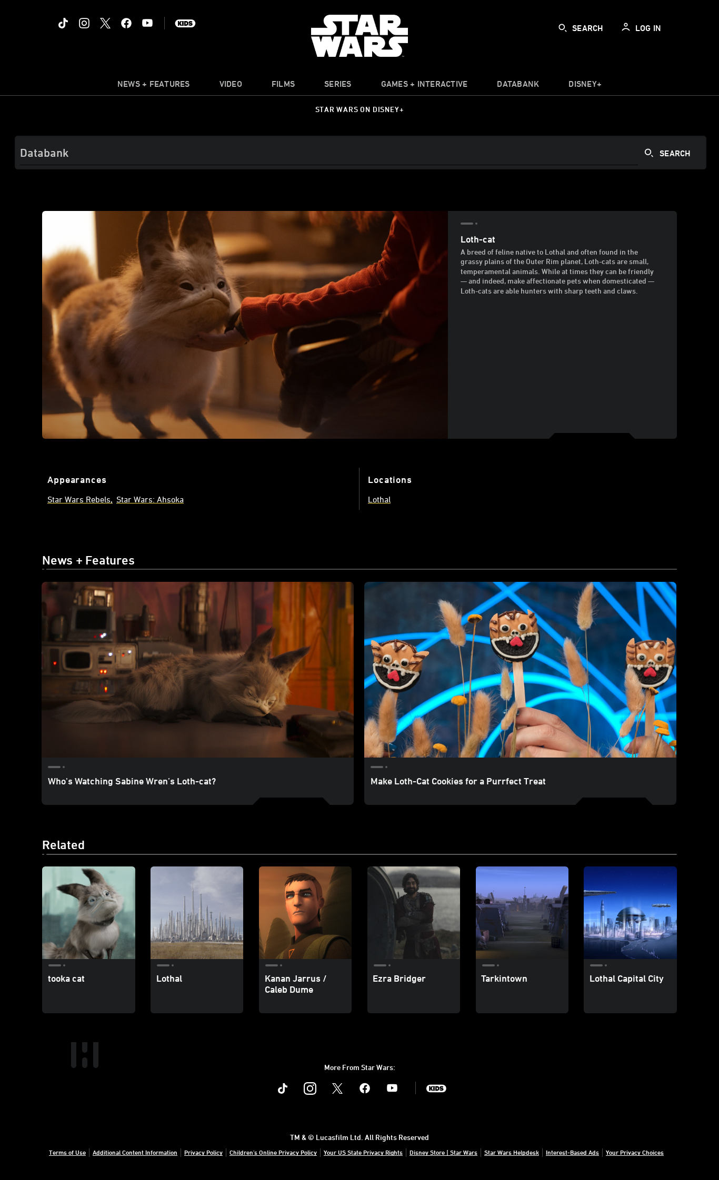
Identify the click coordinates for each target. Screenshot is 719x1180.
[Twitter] (105, 23)
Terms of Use (67, 1152)
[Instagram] (84, 23)
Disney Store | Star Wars (443, 1152)
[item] (154, 86)
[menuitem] (231, 86)
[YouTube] (147, 23)
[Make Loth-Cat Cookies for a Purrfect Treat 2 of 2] (520, 670)
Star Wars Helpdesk (511, 1152)
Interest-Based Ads (572, 1152)
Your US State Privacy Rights (363, 1152)
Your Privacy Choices (635, 1152)
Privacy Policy (203, 1152)
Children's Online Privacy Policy (273, 1152)
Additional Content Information (135, 1152)
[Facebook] (126, 23)
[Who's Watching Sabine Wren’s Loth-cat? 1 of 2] (198, 670)
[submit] (562, 28)
